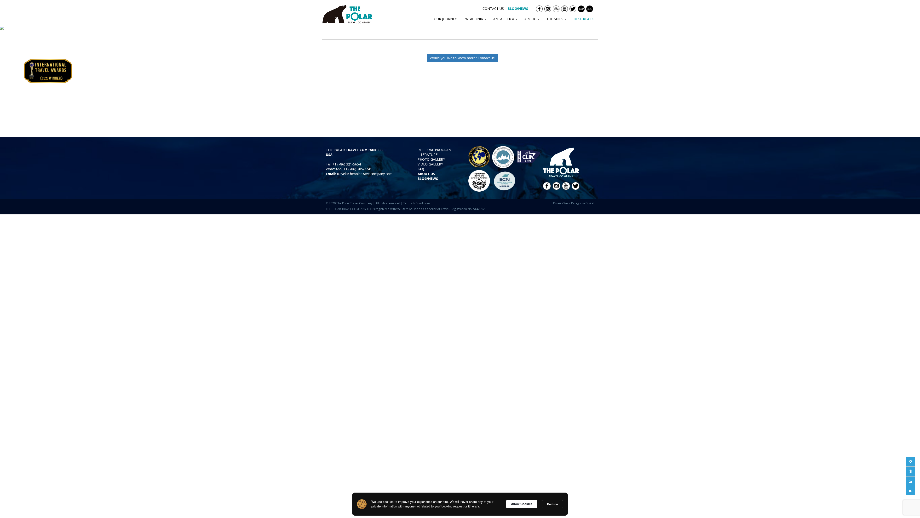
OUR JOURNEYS (446, 19)
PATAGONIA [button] (474, 19)
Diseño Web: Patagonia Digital (573, 203)
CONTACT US (493, 8)
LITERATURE (427, 154)
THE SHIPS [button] (555, 19)
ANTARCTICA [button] (504, 19)
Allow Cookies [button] (521, 503)
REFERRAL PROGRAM (435, 149)
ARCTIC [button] (530, 19)
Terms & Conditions (416, 203)
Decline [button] (552, 504)
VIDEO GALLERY (430, 164)
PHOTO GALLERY (431, 159)
